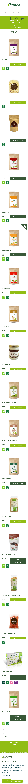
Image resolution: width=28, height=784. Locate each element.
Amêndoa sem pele (7, 98)
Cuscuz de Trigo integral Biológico (11, 595)
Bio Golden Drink (6, 250)
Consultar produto (18, 140)
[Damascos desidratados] (14, 620)
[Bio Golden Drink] (14, 237)
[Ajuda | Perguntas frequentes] (22, 18)
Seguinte (5, 736)
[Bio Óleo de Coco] (14, 351)
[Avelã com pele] (14, 123)
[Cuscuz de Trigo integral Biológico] (14, 582)
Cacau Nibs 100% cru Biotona (10, 555)
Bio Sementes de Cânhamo (9, 440)
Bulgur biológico (6, 516)
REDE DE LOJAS (14, 742)
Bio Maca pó (5, 326)
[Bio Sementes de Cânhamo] (14, 427)
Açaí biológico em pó (7, 60)
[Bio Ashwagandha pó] (14, 161)
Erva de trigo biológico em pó (10, 712)
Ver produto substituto (18, 561)
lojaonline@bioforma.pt (22, 752)
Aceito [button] (6, 781)
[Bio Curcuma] (14, 199)
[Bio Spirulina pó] (14, 465)
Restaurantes (14, 744)
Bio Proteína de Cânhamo (9, 402)
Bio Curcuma (5, 212)
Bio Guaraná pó (6, 288)
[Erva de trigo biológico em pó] (14, 699)
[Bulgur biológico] (14, 503)
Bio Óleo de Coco (6, 364)
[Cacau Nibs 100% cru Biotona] (14, 541)
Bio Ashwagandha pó (7, 174)
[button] (16, 781)
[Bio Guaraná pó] (14, 275)
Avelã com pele (6, 136)
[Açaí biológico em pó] (14, 47)
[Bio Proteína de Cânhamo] (14, 389)
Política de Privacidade (7, 777)
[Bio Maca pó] (14, 313)
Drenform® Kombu (7, 671)
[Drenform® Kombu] (14, 658)
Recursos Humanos (14, 750)
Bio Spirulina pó (6, 478)
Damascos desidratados (8, 633)
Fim (4, 738)
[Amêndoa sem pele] (14, 85)
